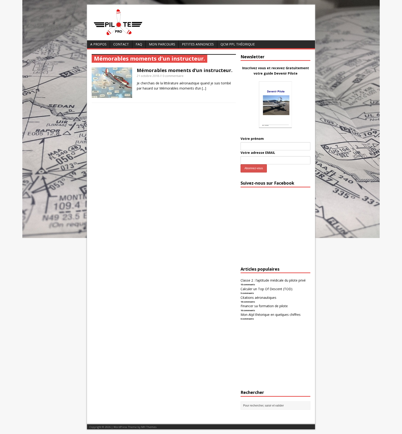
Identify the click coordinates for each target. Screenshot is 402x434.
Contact (121, 44)
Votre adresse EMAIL (258, 152)
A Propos (98, 44)
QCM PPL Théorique (238, 44)
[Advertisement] (275, 231)
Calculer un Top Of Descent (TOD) (266, 289)
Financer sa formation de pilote (264, 306)
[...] (204, 88)
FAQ (139, 44)
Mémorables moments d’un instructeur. (184, 70)
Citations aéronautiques (258, 297)
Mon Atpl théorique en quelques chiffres (271, 314)
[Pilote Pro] (127, 35)
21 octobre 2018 (148, 76)
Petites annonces (198, 44)
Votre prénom (252, 138)
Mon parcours (162, 44)
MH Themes (148, 427)
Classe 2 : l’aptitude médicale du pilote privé (273, 280)
